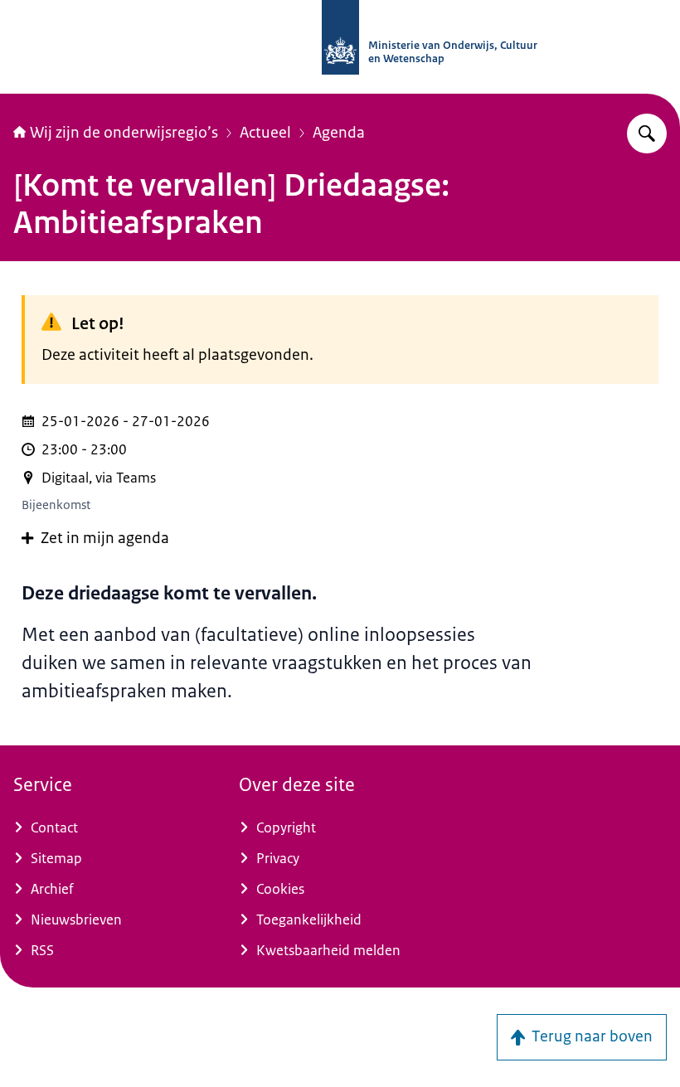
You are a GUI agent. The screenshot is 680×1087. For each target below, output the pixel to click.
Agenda (339, 133)
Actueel (265, 133)
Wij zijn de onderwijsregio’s (124, 133)
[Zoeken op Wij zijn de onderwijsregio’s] (647, 133)
